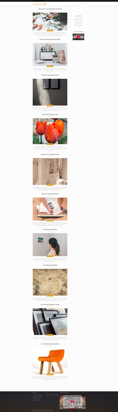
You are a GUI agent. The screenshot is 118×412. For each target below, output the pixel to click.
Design (80, 3)
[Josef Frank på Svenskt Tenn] (50, 131)
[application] (78, 37)
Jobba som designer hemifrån (50, 194)
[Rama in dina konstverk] (50, 244)
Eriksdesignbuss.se (43, 410)
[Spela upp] (73, 39)
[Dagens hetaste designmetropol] (50, 171)
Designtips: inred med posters (50, 75)
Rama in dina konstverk (50, 229)
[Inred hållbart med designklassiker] (50, 54)
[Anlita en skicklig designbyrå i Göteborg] (50, 21)
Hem (76, 3)
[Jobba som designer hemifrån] (50, 209)
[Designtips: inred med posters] (50, 92)
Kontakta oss (85, 3)
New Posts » (65, 383)
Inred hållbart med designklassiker (50, 39)
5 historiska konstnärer (50, 265)
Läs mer (50, 30)
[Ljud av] (81, 39)
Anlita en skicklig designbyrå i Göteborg (50, 9)
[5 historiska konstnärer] (50, 282)
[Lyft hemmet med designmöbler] (50, 361)
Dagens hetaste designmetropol (50, 154)
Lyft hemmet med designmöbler (50, 344)
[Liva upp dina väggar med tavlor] (50, 321)
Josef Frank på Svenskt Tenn (50, 114)
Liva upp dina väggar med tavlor (50, 304)
